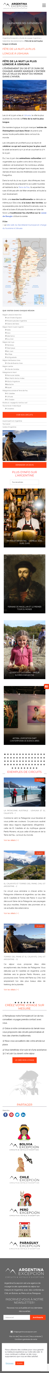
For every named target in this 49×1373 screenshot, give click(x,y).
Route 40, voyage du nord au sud (15, 403)
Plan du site (13, 1336)
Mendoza (10, 345)
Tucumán (10, 339)
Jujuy (8, 333)
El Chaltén (10, 400)
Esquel (9, 387)
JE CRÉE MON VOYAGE (24, 1060)
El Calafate (10, 393)
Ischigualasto (11, 357)
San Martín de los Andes (15, 378)
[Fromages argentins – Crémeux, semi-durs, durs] (24, 518)
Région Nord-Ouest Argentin (13, 327)
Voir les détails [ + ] (11, 840)
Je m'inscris (38, 1317)
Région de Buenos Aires (11, 360)
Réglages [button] (9, 1363)
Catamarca (10, 336)
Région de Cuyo (8, 342)
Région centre (8, 366)
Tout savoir (6, 424)
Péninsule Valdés (13, 375)
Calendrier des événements (24, 23)
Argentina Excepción (10, 38)
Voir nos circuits (24, 415)
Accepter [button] (20, 1363)
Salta (8, 330)
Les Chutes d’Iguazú (14, 318)
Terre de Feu (24, 187)
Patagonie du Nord (9, 372)
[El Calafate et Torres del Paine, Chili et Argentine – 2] (24, 865)
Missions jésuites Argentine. (16, 321)
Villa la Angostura (13, 381)
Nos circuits (24, 1336)
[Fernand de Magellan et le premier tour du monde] (24, 583)
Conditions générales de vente (26, 1339)
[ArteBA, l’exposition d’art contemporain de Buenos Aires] (24, 715)
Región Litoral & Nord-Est (12, 315)
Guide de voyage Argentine (30, 38)
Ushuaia (27, 115)
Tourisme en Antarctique (12, 406)
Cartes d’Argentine (9, 427)
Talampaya (10, 348)
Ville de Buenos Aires (14, 363)
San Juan (9, 351)
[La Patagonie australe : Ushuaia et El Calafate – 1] (24, 792)
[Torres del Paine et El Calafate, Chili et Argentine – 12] (24, 938)
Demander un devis (25, 465)
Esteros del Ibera (12, 324)
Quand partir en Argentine (12, 421)
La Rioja (9, 354)
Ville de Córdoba (12, 369)
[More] (43, 4)
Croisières (10, 409)
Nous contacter (35, 1336)
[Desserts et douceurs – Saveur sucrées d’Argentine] (24, 649)
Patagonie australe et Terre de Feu (15, 391)
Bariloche (10, 384)
